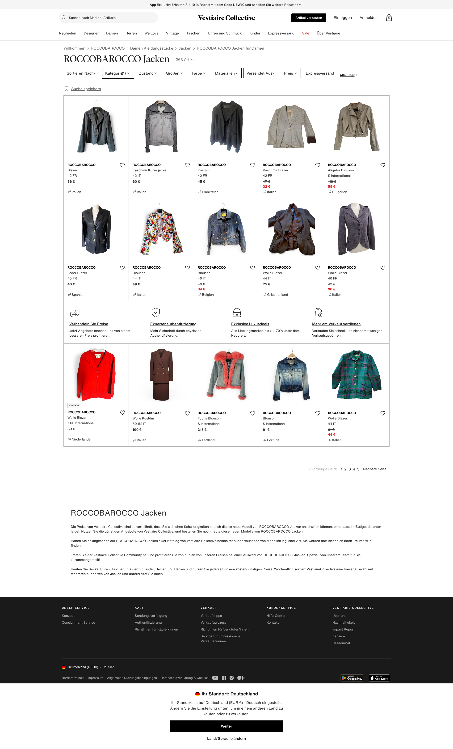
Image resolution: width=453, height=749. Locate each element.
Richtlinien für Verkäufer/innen (224, 629)
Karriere (338, 636)
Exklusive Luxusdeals (250, 324)
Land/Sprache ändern (226, 738)
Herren (131, 33)
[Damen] (122, 33)
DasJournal (341, 643)
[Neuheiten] (80, 33)
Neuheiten (67, 33)
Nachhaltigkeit (343, 622)
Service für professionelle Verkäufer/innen (220, 639)
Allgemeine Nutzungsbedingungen (132, 678)
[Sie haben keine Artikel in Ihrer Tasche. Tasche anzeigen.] (389, 17)
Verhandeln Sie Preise (88, 324)
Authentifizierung (148, 622)
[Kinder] (264, 33)
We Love (151, 33)
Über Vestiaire (328, 33)
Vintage (172, 33)
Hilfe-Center (276, 615)
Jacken (185, 48)
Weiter (226, 726)
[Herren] (141, 33)
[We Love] (162, 33)
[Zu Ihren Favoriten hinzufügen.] (122, 165)
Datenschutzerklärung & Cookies (184, 678)
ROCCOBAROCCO (108, 48)
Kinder (254, 33)
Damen (112, 33)
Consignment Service (78, 622)
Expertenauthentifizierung (173, 324)
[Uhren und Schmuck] (245, 33)
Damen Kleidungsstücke (151, 48)
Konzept (68, 615)
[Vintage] (183, 33)
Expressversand (281, 33)
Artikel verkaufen (308, 17)
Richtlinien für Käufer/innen (156, 629)
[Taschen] (204, 33)
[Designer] (102, 33)
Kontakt (273, 622)
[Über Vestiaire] (344, 33)
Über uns (339, 615)
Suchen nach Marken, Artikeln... (93, 17)
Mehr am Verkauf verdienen (336, 324)
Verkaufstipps (211, 615)
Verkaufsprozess (213, 622)
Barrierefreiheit (73, 678)
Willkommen (74, 48)
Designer (91, 33)
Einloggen (343, 17)
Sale (305, 33)
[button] (389, 17)
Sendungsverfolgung (151, 615)
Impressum (95, 678)
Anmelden (369, 17)
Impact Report (343, 629)
